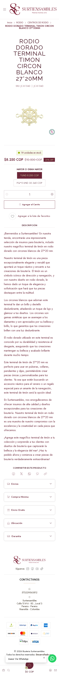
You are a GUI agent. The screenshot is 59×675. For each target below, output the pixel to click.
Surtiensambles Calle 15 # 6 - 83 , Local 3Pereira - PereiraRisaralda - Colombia (29, 605)
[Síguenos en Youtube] (37, 568)
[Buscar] (8, 669)
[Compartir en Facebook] (13, 474)
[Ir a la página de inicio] (33, 9)
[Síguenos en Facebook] (32, 568)
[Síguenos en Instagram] (27, 568)
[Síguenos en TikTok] (41, 568)
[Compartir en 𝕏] (21, 474)
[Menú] (4, 10)
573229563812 (29, 592)
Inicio (9, 22)
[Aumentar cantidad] (52, 194)
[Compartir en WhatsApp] (29, 474)
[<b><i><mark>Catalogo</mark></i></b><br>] (3, 669)
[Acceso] (50, 669)
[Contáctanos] (55, 669)
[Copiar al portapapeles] (45, 474)
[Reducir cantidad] (7, 194)
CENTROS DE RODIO (38, 22)
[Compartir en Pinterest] (37, 474)
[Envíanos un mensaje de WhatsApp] (52, 658)
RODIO (19, 22)
